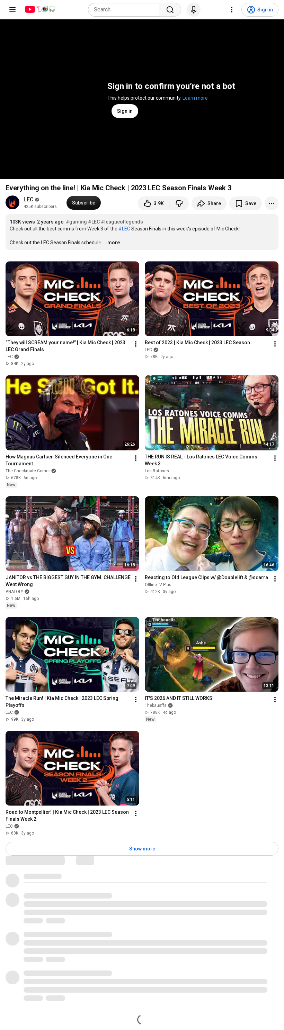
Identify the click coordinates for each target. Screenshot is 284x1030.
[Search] (170, 10)
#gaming (76, 222)
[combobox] (126, 10)
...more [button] (111, 242)
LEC (29, 199)
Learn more (195, 98)
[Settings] (232, 10)
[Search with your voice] (194, 10)
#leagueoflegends (122, 222)
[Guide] (12, 10)
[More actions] (271, 203)
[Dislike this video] (179, 203)
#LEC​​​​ (94, 222)
